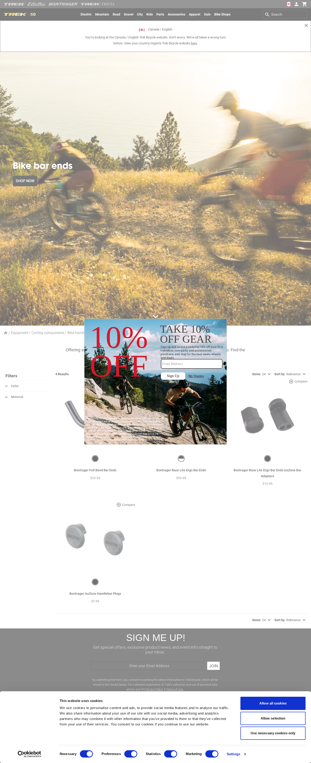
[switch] (130, 754)
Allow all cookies (273, 703)
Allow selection (273, 718)
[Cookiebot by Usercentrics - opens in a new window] (29, 754)
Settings (233, 754)
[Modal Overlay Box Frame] (155, 381)
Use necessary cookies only (273, 733)
